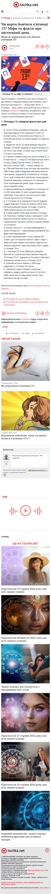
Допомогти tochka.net (23, 18)
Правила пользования (8, 882)
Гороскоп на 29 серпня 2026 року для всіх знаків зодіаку (24, 590)
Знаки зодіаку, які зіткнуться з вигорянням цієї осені (20, 688)
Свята (4, 58)
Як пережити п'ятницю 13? (18, 385)
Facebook (25, 319)
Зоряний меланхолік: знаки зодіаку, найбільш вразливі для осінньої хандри (23, 836)
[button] (42, 12)
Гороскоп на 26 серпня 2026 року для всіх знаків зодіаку (24, 786)
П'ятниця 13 (14, 333)
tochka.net (14, 46)
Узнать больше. (44, 888)
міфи (27, 333)
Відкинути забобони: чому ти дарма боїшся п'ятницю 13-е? (23, 437)
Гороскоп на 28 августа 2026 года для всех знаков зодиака (24, 639)
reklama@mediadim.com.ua (36, 870)
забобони (39, 333)
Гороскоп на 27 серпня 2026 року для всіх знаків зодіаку (24, 737)
